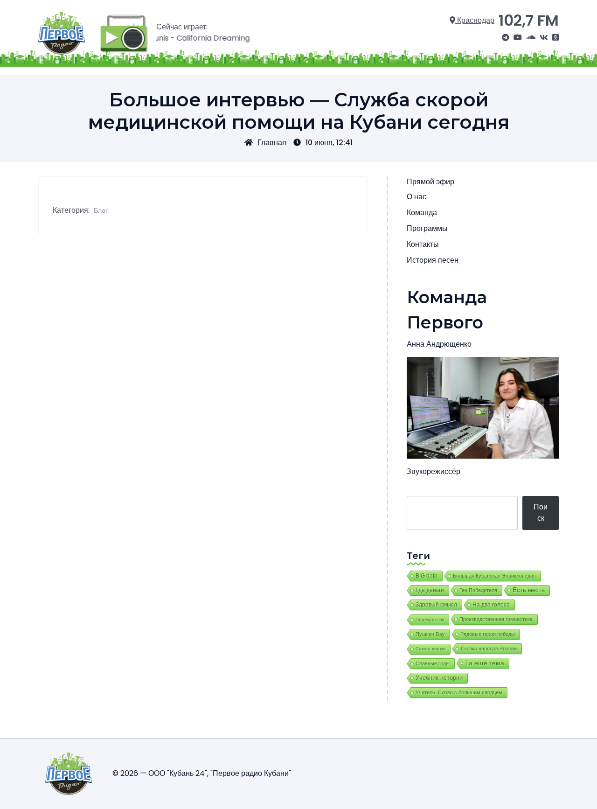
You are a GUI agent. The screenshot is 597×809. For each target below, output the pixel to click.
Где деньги (430, 590)
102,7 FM (529, 20)
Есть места (529, 590)
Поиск (541, 512)
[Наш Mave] (530, 37)
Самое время (430, 648)
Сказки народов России (489, 648)
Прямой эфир (430, 181)
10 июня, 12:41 (329, 142)
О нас (416, 196)
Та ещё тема (484, 663)
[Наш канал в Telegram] (505, 37)
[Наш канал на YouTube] (518, 37)
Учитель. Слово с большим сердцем (459, 692)
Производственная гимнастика (496, 619)
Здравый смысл (436, 604)
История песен (432, 260)
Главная (271, 142)
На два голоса (491, 604)
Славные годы (433, 663)
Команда (422, 212)
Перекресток (430, 619)
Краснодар (474, 20)
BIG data (426, 575)
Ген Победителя (478, 590)
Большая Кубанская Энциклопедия (494, 576)
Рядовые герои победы (487, 634)
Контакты (423, 244)
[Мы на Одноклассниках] (555, 37)
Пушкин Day (430, 634)
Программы (427, 228)
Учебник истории (439, 677)
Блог (101, 210)
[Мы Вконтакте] (544, 37)
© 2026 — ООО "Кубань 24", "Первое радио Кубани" (201, 773)
